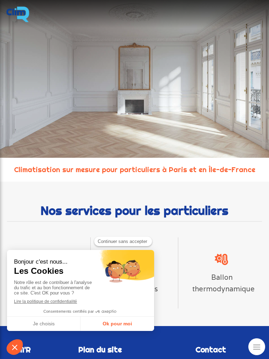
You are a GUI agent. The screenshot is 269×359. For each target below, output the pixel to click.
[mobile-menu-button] (256, 346)
